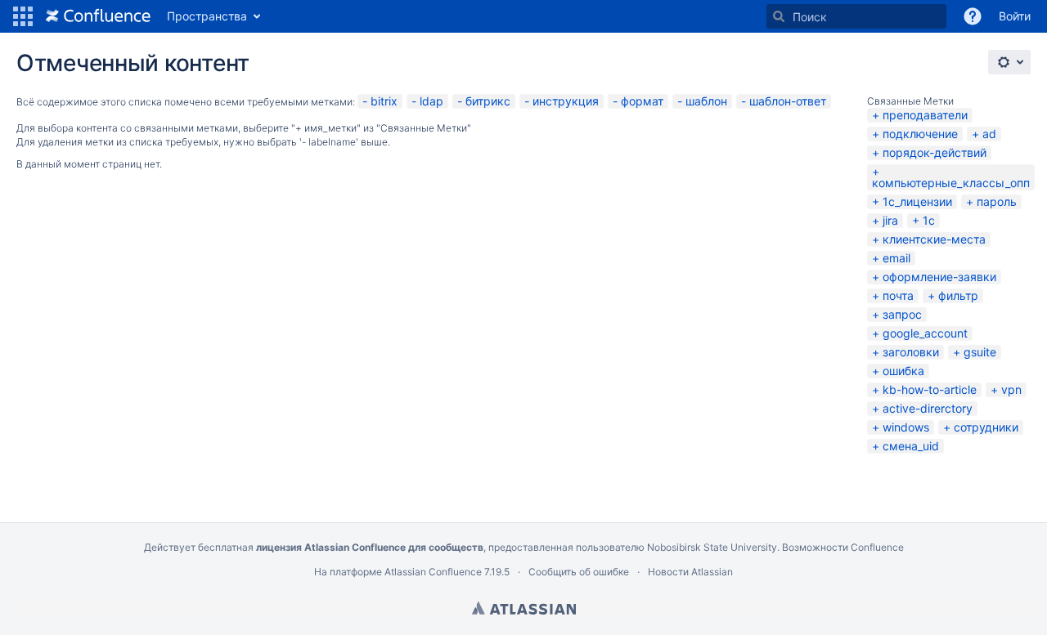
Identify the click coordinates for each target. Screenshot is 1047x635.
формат (642, 101)
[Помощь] (973, 16)
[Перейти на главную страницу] (98, 16)
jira (890, 220)
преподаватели (925, 115)
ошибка (903, 371)
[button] (23, 16)
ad (989, 134)
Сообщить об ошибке (578, 572)
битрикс (487, 101)
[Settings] (1009, 62)
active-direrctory (928, 408)
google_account (925, 333)
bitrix (384, 101)
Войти (1015, 16)
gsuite (980, 352)
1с (929, 220)
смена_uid (911, 446)
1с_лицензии (917, 201)
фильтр (958, 295)
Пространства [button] (207, 16)
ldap (431, 101)
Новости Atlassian (690, 572)
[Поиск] (778, 16)
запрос (902, 314)
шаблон (706, 101)
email (896, 258)
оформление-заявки (939, 277)
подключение (920, 134)
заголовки (911, 352)
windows (906, 427)
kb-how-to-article (930, 389)
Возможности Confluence (843, 547)
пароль (997, 201)
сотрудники (986, 427)
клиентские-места (934, 239)
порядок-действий (934, 152)
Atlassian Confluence (433, 572)
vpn (1011, 389)
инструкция (565, 101)
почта (898, 295)
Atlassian (524, 608)
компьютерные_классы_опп (951, 183)
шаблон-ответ (787, 101)
